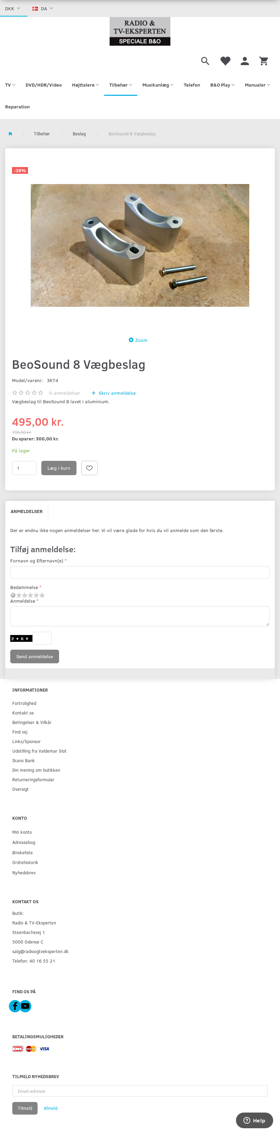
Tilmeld (25, 1108)
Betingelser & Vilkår (32, 722)
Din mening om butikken (36, 770)
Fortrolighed (24, 703)
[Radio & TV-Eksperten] (140, 31)
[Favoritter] (225, 60)
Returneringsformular (33, 779)
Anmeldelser (27, 511)
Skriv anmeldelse (116, 393)
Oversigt (20, 789)
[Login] (245, 60)
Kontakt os (23, 712)
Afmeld (50, 1108)
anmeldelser (64, 393)
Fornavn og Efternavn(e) (36, 560)
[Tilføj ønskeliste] (89, 468)
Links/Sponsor (26, 741)
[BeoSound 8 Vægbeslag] (140, 245)
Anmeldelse (22, 601)
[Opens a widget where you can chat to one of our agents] (254, 1121)
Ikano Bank (23, 760)
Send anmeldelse (34, 656)
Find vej (19, 732)
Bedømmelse (24, 587)
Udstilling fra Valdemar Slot (39, 751)
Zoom (141, 340)
